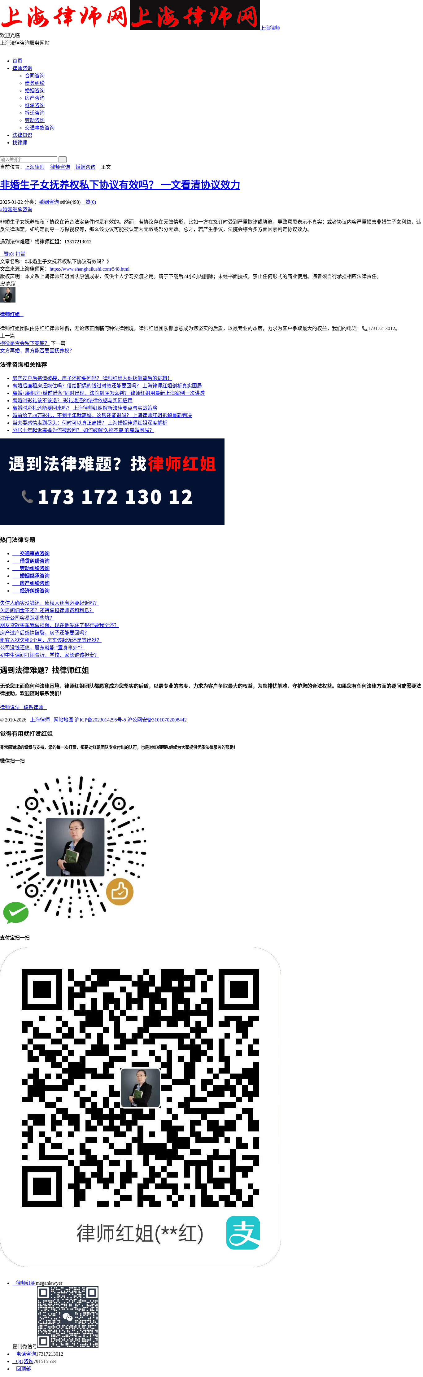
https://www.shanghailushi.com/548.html (89, 269)
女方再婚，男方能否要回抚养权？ (37, 350)
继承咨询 (35, 105)
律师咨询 (22, 68)
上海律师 (270, 28)
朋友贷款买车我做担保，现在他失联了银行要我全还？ (59, 625)
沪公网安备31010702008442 (157, 719)
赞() (89, 202)
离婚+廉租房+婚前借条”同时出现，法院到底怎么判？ (108, 393)
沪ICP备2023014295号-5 (100, 719)
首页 (17, 60)
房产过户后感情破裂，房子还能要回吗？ (92, 378)
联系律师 (35, 707)
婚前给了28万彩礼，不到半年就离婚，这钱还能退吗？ (102, 415)
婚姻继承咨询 (16, 209)
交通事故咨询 (40, 127)
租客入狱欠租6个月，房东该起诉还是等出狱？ (51, 640)
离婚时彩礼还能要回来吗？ (84, 408)
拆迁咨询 (35, 112)
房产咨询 (35, 98)
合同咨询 (35, 75)
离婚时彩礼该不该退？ (72, 400)
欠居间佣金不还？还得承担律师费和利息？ (47, 610)
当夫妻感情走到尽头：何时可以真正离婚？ (89, 422)
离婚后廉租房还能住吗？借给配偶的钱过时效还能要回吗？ (107, 385)
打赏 (20, 254)
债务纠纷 (35, 83)
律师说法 (12, 707)
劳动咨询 (35, 120)
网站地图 (63, 719)
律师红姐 (10, 314)
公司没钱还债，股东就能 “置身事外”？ (42, 647)
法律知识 (22, 135)
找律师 (19, 142)
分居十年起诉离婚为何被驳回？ (83, 430)
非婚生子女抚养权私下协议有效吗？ (120, 184)
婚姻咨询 (35, 90)
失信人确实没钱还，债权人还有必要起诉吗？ (49, 603)
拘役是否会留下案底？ (25, 343)
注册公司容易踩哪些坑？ (27, 618)
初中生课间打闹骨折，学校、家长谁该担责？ (49, 655)
